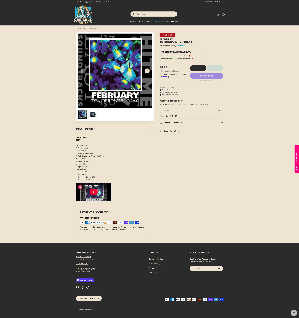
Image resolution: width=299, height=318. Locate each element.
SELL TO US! (159, 21)
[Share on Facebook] (171, 116)
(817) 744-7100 (82, 264)
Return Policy (154, 263)
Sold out (214, 68)
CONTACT (174, 21)
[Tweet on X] (167, 116)
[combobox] (153, 14)
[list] (115, 71)
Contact (152, 272)
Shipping (163, 71)
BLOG (149, 21)
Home (78, 28)
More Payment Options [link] (206, 80)
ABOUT (167, 21)
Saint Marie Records (87, 309)
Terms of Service (156, 259)
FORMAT (141, 21)
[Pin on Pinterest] (176, 116)
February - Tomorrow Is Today (91, 28)
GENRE (132, 21)
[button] (223, 14)
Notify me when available (297, 159)
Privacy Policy (154, 268)
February (181, 46)
